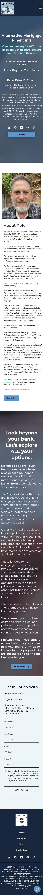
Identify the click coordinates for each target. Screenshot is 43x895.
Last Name (8, 734)
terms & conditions (29, 771)
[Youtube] (28, 127)
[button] (40, 8)
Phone (7, 759)
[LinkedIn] (21, 127)
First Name (9, 721)
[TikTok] (34, 127)
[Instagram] (9, 127)
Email (7, 746)
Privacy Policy (21, 888)
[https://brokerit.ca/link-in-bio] (7, 8)
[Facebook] (15, 127)
